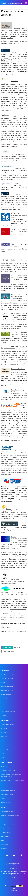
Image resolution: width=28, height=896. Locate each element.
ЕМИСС (22, 525)
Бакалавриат (4, 728)
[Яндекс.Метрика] (10, 886)
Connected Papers (20, 168)
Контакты (3, 715)
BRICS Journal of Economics (8, 790)
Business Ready (20, 195)
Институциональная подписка (9, 824)
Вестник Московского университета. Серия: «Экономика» (12, 781)
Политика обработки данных (14, 877)
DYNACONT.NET (14, 892)
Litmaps (13, 117)
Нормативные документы (7, 686)
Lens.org (13, 52)
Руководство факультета (7, 674)
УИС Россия (16, 294)
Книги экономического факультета (10, 815)
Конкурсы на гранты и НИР (8, 770)
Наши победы (4, 707)
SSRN (12, 244)
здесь (19, 440)
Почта (2, 840)
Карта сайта (4, 848)
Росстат (8, 509)
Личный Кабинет (5, 836)
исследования (7, 647)
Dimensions (14, 81)
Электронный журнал (6, 786)
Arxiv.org (13, 229)
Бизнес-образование (6, 744)
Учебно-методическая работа (8, 749)
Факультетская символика (8, 711)
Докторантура (4, 740)
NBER (12, 275)
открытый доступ (8, 651)
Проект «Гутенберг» (18, 369)
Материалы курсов (6, 828)
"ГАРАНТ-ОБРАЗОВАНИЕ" (9, 465)
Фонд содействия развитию (8, 698)
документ (11, 498)
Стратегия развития (6, 694)
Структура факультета (7, 678)
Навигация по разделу (8, 7)
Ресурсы (17, 647)
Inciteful (16, 183)
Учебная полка (4, 819)
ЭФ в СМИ (3, 703)
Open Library (15, 390)
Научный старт (5, 798)
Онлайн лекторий (5, 832)
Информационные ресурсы (8, 811)
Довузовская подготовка (7, 724)
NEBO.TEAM (14, 890)
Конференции (4, 766)
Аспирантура (4, 736)
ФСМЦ (2, 757)
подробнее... (5, 569)
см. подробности (10, 583)
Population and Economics (7, 794)
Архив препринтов (5, 802)
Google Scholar (5, 627)
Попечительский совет (7, 690)
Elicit (12, 154)
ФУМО (2, 753)
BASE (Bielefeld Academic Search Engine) (13, 632)
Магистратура (4, 732)
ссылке (17, 43)
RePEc (13, 260)
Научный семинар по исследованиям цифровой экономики (11, 775)
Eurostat (13, 537)
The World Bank (16, 214)
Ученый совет (4, 682)
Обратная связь (5, 844)
